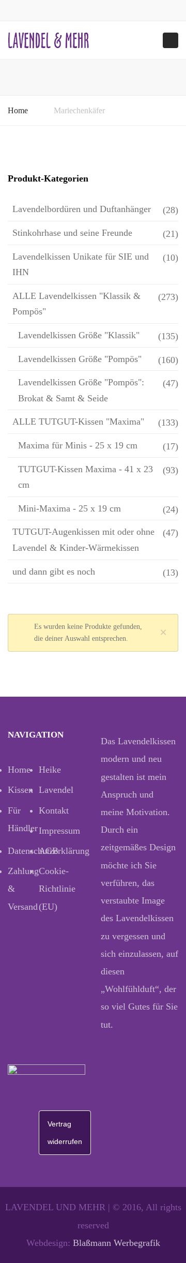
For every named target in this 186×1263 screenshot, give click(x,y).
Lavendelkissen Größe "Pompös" (80, 359)
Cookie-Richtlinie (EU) (54, 888)
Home (18, 110)
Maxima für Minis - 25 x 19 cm (77, 445)
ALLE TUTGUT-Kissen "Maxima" (78, 421)
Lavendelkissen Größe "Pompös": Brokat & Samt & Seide (81, 390)
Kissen (20, 790)
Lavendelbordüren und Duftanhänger (81, 209)
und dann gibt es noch (53, 571)
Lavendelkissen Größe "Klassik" (79, 335)
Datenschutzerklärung (23, 851)
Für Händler (23, 819)
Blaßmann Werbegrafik (116, 1243)
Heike (50, 769)
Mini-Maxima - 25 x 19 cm (69, 508)
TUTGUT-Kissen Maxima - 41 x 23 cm (85, 477)
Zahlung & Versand (23, 888)
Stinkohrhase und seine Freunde (72, 233)
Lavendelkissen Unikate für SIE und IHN (80, 264)
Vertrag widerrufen (65, 1133)
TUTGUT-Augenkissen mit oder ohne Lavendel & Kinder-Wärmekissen (83, 540)
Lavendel (54, 790)
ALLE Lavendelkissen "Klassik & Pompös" (76, 304)
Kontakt (54, 810)
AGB (48, 851)
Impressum (54, 830)
